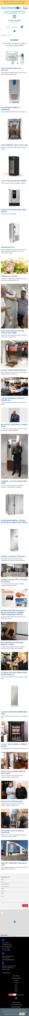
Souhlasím (22, 1014)
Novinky (16, 980)
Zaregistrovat (15, 27)
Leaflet (14, 936)
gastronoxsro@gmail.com (9, 960)
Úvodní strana (4, 35)
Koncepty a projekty (16, 978)
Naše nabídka (16, 976)
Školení (16, 989)
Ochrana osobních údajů (16, 1004)
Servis (16, 991)
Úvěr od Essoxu (20, 995)
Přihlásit (8, 27)
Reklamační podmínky (16, 1007)
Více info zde (21, 3)
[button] (14, 921)
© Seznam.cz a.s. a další (23, 936)
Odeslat (25, 905)
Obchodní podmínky (16, 1002)
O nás (16, 987)
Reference (16, 982)
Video (16, 985)
